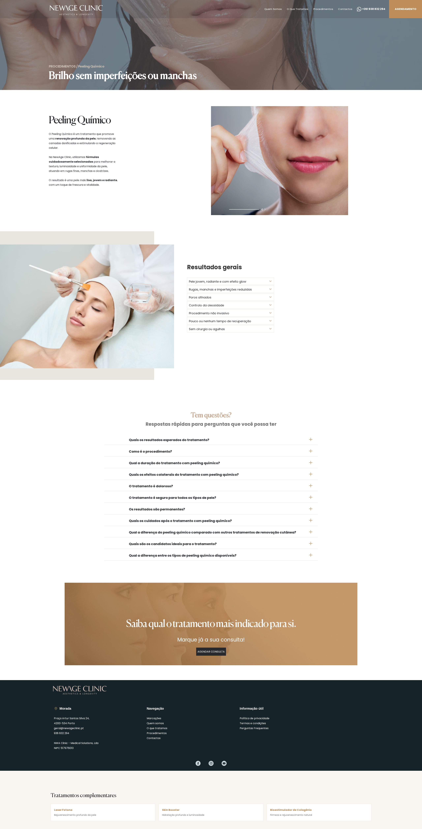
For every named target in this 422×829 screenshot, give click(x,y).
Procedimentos (323, 9)
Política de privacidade (254, 718)
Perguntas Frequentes (254, 728)
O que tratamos (297, 9)
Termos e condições (253, 723)
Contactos (345, 9)
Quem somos (273, 9)
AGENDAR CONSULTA (211, 652)
